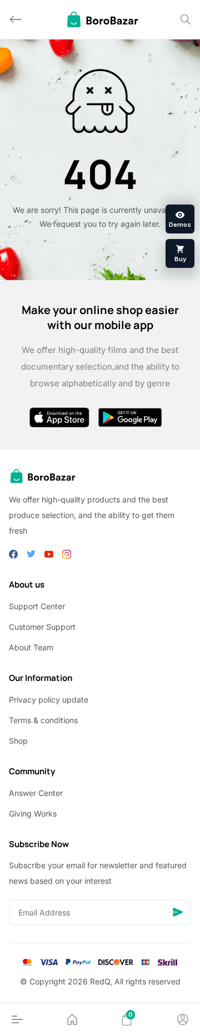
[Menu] (17, 1019)
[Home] (72, 1019)
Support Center (37, 606)
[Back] (15, 19)
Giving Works (33, 813)
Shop (18, 740)
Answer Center (36, 793)
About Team (31, 647)
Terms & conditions (43, 720)
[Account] (183, 1019)
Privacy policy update (48, 699)
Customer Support (42, 626)
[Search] (185, 19)
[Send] (177, 912)
